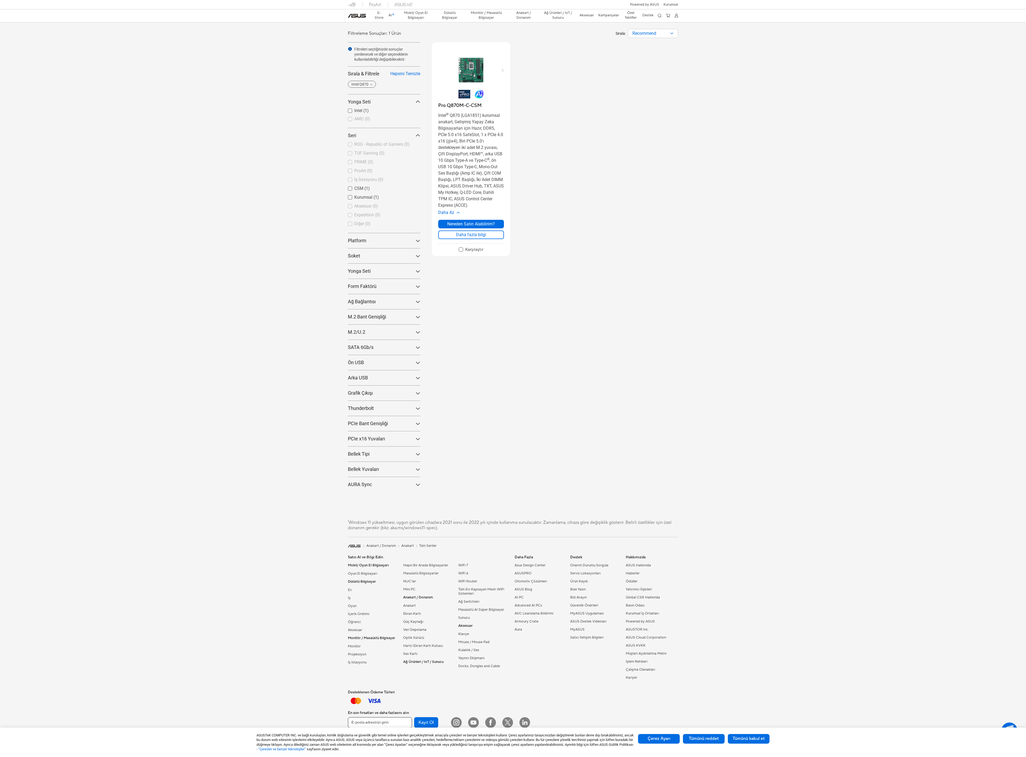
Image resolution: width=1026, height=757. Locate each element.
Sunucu (464, 618)
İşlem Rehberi (636, 661)
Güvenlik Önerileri (584, 605)
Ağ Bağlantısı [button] (362, 301)
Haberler (633, 573)
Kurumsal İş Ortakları (642, 613)
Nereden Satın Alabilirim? (471, 223)
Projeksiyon (357, 654)
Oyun (352, 606)
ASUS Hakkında (638, 565)
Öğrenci (354, 622)
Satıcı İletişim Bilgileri (587, 637)
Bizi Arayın (578, 597)
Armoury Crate (526, 621)
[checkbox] (471, 249)
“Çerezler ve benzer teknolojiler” (282, 749)
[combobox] (653, 33)
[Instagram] (456, 722)
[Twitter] (507, 722)
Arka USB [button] (358, 378)
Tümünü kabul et (749, 738)
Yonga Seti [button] (359, 102)
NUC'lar (409, 581)
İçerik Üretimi (358, 614)
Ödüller (632, 581)
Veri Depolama (414, 630)
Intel (352, 109)
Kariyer (631, 677)
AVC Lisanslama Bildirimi (534, 613)
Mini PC (409, 589)
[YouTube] (473, 722)
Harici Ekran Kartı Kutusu (423, 646)
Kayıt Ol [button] (426, 722)
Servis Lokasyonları (585, 573)
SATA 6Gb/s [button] (361, 347)
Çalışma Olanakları (640, 669)
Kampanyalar (608, 15)
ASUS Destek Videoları (588, 621)
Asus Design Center (530, 565)
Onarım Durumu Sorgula (589, 565)
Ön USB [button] (356, 362)
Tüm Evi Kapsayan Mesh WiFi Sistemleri (481, 591)
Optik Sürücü (413, 638)
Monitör (354, 646)
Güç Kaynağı (413, 622)
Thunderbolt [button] (361, 408)
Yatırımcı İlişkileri (639, 589)
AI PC (519, 597)
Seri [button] (352, 135)
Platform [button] (357, 240)
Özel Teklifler (631, 15)
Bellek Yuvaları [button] (363, 469)
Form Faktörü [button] (362, 286)
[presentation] (672, 33)
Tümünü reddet (704, 738)
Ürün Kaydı (579, 581)
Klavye (463, 634)
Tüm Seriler (428, 546)
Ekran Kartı (412, 614)
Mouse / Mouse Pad (473, 642)
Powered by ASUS (644, 4)
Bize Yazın (578, 589)
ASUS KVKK (636, 645)
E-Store (379, 15)
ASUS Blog (523, 589)
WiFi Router (467, 581)
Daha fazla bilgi (471, 234)
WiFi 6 (463, 573)
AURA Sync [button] (360, 484)
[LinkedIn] (524, 722)
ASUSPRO (523, 573)
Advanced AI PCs (528, 605)
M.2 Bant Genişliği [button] (367, 317)
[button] (670, 4)
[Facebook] (490, 722)
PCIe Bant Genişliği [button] (368, 423)
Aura (518, 629)
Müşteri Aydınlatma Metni (646, 653)
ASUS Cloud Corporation (646, 637)
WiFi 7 (463, 565)
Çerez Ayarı (659, 738)
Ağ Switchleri (468, 602)
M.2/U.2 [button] (356, 332)
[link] (357, 16)
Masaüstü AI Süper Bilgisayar (481, 610)
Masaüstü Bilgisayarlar (421, 573)
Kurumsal (357, 195)
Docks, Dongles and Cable (479, 666)
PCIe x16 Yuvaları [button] (366, 438)
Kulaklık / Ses (468, 650)
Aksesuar (355, 630)
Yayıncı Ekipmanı (471, 658)
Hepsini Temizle (405, 73)
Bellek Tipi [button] (359, 454)
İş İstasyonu (357, 662)
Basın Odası (635, 605)
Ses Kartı (410, 654)
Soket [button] (354, 256)
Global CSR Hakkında (643, 597)
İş (349, 598)
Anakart (409, 606)
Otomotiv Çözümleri (531, 581)
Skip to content (351, 16)
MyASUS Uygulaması (587, 613)
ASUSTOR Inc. (637, 629)
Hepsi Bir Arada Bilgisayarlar (425, 565)
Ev (350, 590)
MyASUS (577, 629)
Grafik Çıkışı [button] (360, 393)
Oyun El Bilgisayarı (362, 573)
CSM (352, 187)
